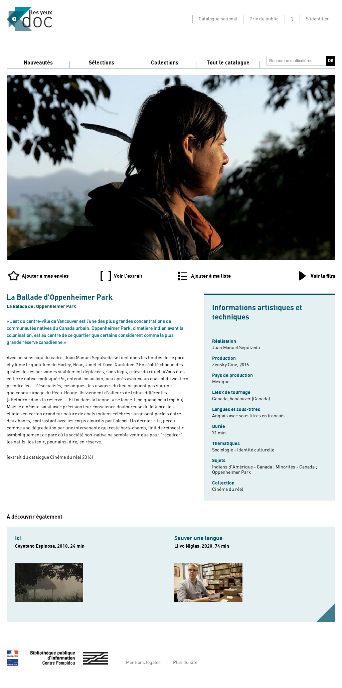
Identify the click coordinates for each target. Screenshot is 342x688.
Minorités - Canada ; (296, 467)
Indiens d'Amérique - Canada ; (244, 467)
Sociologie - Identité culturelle (243, 450)
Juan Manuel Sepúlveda (236, 348)
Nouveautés (38, 63)
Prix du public (264, 19)
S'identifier (317, 19)
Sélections (101, 63)
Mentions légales (143, 662)
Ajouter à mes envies (45, 276)
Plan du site (185, 662)
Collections (164, 63)
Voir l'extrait (128, 276)
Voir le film (323, 276)
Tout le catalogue (228, 63)
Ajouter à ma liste (211, 276)
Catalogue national (218, 19)
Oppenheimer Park (231, 472)
